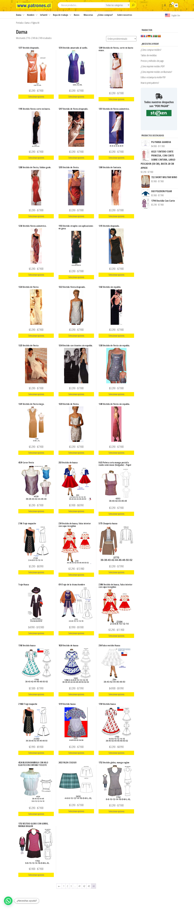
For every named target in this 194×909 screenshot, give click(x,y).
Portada (19, 22)
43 (89, 886)
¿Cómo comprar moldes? (151, 49)
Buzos (76, 14)
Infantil (43, 14)
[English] (142, 36)
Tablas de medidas (149, 55)
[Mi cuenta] (165, 5)
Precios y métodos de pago (152, 60)
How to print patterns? (150, 82)
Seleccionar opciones (36, 96)
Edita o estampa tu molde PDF (153, 77)
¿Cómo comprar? (105, 14)
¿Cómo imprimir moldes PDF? (153, 66)
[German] (149, 36)
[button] (8, 901)
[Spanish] (159, 36)
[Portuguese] (156, 36)
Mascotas (88, 14)
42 (84, 886)
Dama (18, 14)
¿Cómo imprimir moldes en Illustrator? (156, 72)
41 (80, 886)
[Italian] (152, 36)
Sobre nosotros (124, 14)
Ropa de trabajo (60, 14)
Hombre (30, 14)
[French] (145, 36)
